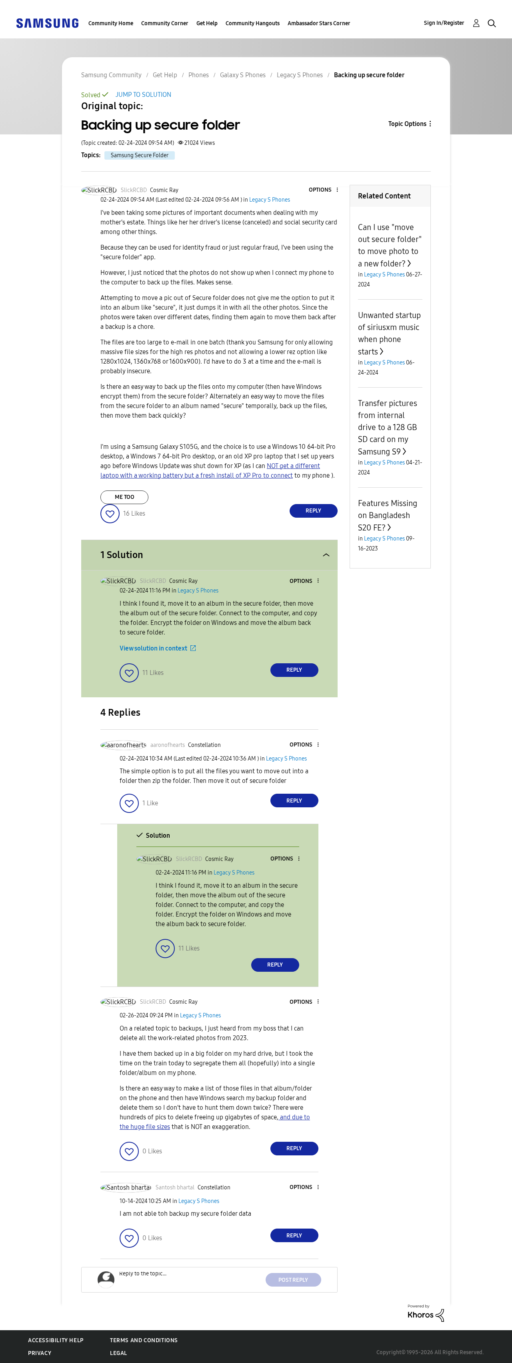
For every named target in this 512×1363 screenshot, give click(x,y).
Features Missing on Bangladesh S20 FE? (387, 515)
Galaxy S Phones (243, 75)
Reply (313, 510)
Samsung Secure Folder (139, 155)
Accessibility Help (56, 1340)
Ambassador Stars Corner (319, 23)
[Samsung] (47, 22)
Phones (198, 75)
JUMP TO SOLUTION (143, 94)
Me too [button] (124, 497)
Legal (118, 1353)
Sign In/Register (444, 23)
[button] (324, 190)
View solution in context (153, 648)
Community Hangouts (253, 23)
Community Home (110, 23)
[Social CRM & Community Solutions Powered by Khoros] (426, 1313)
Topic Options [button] (407, 124)
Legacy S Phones (300, 75)
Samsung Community (111, 75)
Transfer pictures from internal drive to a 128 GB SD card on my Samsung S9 (387, 427)
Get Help (207, 23)
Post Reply (293, 1280)
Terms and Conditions (144, 1340)
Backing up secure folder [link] (369, 75)
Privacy (39, 1353)
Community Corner (164, 23)
